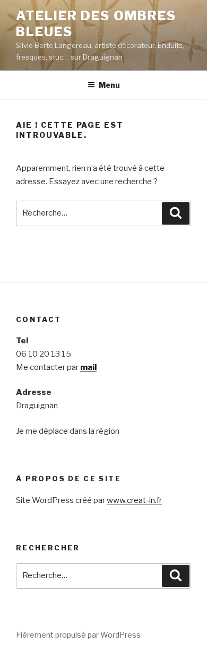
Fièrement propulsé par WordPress (78, 634)
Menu (109, 84)
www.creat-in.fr (134, 500)
